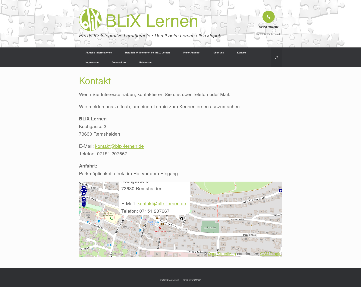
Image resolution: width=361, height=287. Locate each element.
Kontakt (241, 52)
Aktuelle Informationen (99, 52)
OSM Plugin (270, 253)
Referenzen (145, 62)
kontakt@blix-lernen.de (119, 145)
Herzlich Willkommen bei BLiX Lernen (147, 52)
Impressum (92, 62)
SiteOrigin (196, 279)
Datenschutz (119, 62)
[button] (276, 57)
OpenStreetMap (222, 253)
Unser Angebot (191, 52)
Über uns (218, 52)
